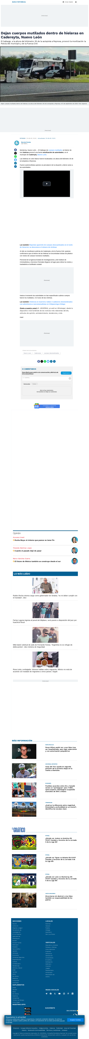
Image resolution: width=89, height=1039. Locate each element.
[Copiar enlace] (15, 163)
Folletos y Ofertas (51, 947)
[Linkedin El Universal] (72, 994)
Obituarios (49, 953)
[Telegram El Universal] (46, 994)
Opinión (17, 533)
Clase (14, 987)
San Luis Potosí (50, 934)
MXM (14, 970)
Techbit (15, 972)
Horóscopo (49, 972)
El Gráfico (49, 960)
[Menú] (76, 2)
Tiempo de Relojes (18, 1000)
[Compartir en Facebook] (15, 150)
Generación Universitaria (49, 956)
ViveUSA (48, 966)
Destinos (15, 978)
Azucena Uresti (18, 537)
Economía (16, 955)
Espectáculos (17, 959)
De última (16, 976)
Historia (24, 1030)
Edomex (48, 923)
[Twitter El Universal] (55, 994)
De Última (16, 994)
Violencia (52, 1028)
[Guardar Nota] (15, 166)
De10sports (49, 962)
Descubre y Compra (52, 945)
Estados (22, 138)
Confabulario (16, 963)
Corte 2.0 (15, 926)
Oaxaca (48, 926)
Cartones (15, 953)
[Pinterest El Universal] (68, 994)
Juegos (48, 968)
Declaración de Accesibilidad (36, 1030)
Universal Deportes (18, 957)
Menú (14, 974)
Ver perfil (24, 143)
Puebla (48, 928)
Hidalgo (48, 930)
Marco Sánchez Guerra (21, 558)
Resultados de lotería (50, 975)
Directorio (16, 1028)
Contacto (64, 1030)
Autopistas (16, 980)
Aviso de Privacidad (70, 1028)
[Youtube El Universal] (59, 994)
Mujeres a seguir (18, 928)
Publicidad (59, 1028)
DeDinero (48, 964)
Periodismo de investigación (17, 931)
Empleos (48, 951)
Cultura (15, 961)
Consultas (16, 982)
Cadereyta (38, 353)
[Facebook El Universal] (51, 994)
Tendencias (16, 965)
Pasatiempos (50, 970)
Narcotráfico (16, 949)
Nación (15, 923)
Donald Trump (17, 942)
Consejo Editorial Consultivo (29, 1028)
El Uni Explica (17, 934)
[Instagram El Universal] (64, 994)
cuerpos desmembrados (51, 353)
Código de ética (43, 1028)
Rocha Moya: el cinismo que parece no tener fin (34, 540)
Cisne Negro (16, 1002)
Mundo (15, 940)
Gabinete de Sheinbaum (16, 937)
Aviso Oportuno (50, 949)
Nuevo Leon (27, 353)
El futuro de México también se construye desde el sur (38, 561)
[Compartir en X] (15, 153)
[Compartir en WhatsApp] (15, 156)
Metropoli (15, 944)
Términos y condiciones (53, 1030)
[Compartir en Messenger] (15, 160)
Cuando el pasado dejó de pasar (28, 551)
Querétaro (49, 932)
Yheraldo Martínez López (22, 548)
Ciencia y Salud (17, 968)
